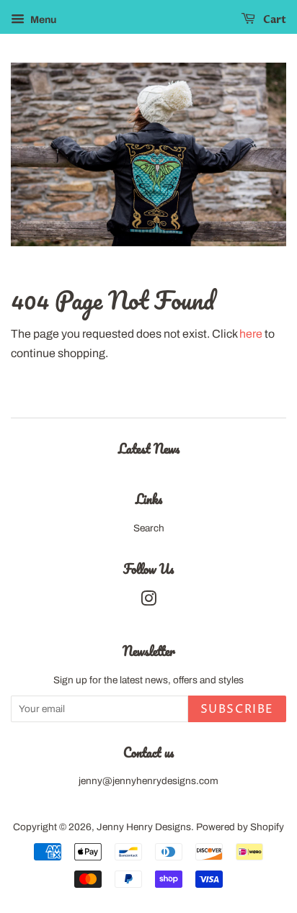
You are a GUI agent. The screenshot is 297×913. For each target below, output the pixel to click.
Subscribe (237, 709)
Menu (42, 19)
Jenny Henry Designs (144, 827)
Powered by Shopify (240, 827)
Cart (273, 20)
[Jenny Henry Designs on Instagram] (148, 601)
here (250, 334)
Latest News (148, 448)
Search (148, 528)
